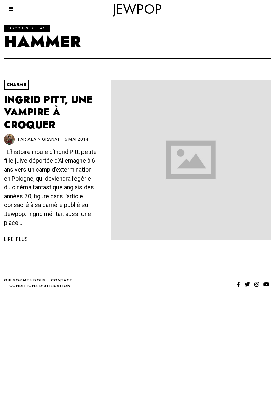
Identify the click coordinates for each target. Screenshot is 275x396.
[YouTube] (266, 284)
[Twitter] (247, 284)
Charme (16, 85)
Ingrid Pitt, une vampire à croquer (48, 112)
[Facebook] (238, 284)
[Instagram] (257, 284)
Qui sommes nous (25, 280)
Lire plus (16, 239)
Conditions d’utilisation (40, 285)
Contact (62, 280)
